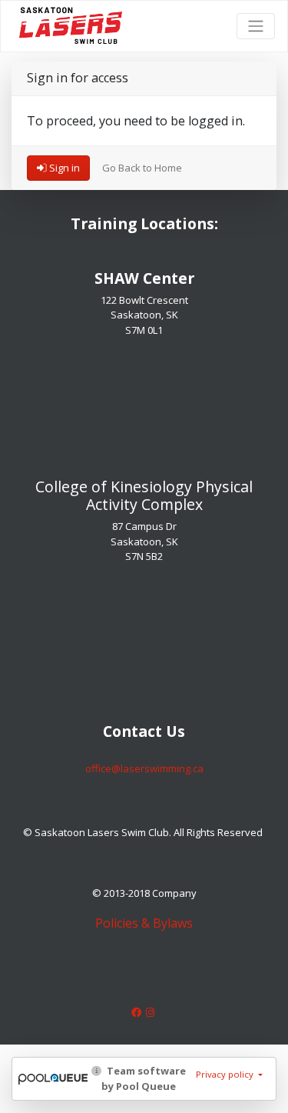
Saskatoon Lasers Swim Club (70, 16)
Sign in (63, 168)
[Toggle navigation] (256, 26)
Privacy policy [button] (226, 1074)
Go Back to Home (142, 168)
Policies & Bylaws (144, 923)
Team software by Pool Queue (143, 1078)
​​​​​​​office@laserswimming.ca (144, 768)
